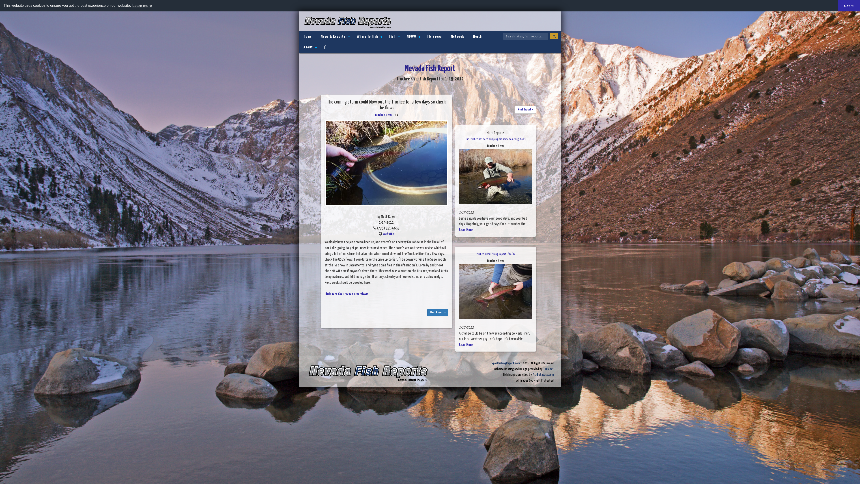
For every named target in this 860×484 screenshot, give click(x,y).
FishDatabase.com (543, 374)
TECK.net (548, 369)
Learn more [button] (142, 6)
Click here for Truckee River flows (346, 294)
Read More (466, 230)
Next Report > (437, 312)
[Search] (554, 36)
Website (388, 234)
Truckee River (383, 115)
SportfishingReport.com (505, 363)
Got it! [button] (849, 6)
